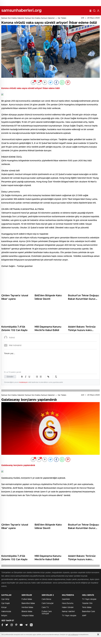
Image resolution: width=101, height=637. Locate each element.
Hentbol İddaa (27, 607)
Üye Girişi (5, 599)
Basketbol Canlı (88, 611)
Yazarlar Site (87, 603)
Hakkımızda (6, 611)
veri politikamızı (73, 634)
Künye (4, 607)
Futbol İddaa (27, 599)
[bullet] (40, 376)
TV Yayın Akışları (69, 616)
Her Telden (62, 18)
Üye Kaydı (5, 603)
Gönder (10, 377)
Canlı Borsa (46, 599)
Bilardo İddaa (27, 611)
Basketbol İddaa (28, 603)
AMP (84, 616)
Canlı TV (45, 607)
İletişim (4, 616)
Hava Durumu (67, 603)
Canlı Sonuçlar (48, 603)
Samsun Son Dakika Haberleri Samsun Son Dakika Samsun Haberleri (28, 18)
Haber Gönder (68, 607)
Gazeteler (66, 599)
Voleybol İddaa (28, 616)
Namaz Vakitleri (68, 611)
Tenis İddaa (86, 607)
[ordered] (37, 376)
